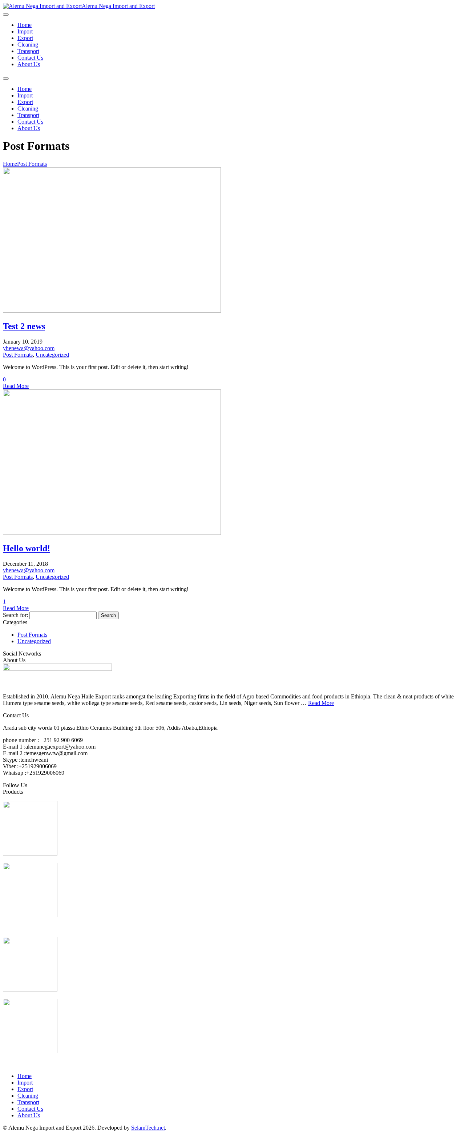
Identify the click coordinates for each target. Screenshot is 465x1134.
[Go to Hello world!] (112, 533)
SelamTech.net (148, 1128)
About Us (28, 64)
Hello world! (26, 548)
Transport (28, 51)
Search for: (15, 615)
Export (25, 38)
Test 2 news (24, 326)
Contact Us (30, 58)
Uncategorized (52, 355)
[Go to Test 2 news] (112, 311)
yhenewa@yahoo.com (28, 348)
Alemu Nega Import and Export (118, 6)
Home (24, 25)
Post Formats (32, 164)
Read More (16, 386)
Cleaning (27, 44)
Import (25, 31)
